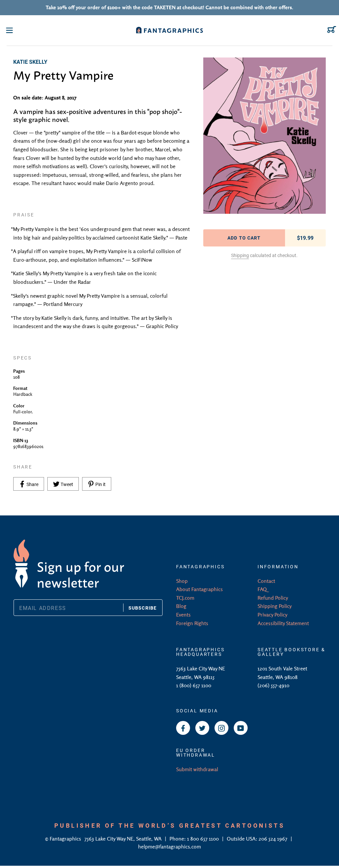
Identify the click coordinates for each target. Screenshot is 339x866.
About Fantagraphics (199, 589)
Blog (181, 606)
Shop (182, 581)
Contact (266, 581)
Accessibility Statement (283, 623)
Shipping (240, 255)
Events (183, 614)
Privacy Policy (272, 614)
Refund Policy (273, 597)
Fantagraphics (66, 838)
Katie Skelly (30, 61)
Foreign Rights (192, 623)
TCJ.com (185, 597)
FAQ (262, 589)
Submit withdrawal (197, 769)
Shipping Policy (275, 606)
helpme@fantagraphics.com (169, 846)
